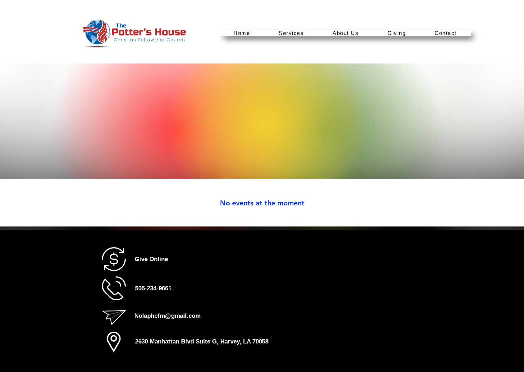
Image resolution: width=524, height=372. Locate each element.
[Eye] (113, 341)
